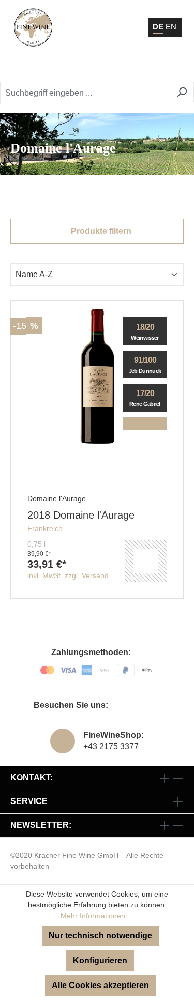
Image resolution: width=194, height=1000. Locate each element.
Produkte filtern (100, 230)
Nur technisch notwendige (100, 935)
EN (171, 26)
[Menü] (172, 67)
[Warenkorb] (150, 67)
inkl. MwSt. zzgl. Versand (68, 575)
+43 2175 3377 (111, 746)
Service (29, 801)
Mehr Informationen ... (97, 916)
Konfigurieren (100, 960)
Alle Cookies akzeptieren (100, 985)
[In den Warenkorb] (146, 561)
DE (158, 26)
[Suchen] (182, 92)
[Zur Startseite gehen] (33, 27)
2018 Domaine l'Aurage (81, 515)
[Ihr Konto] (124, 67)
